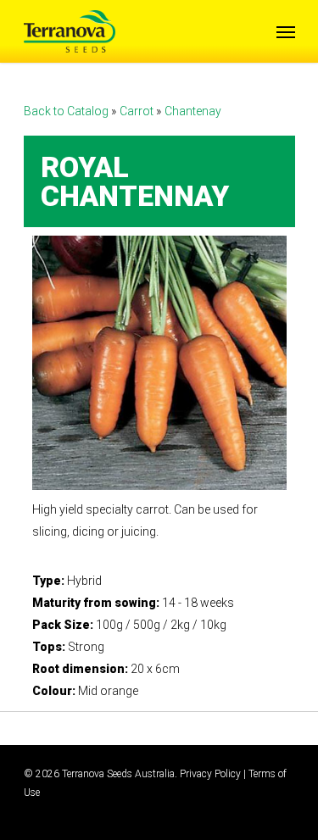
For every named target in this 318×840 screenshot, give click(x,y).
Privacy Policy (210, 774)
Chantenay (193, 111)
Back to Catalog (67, 111)
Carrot (138, 111)
